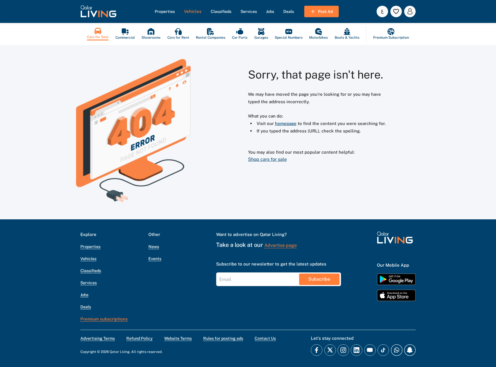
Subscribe (319, 279)
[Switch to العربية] (382, 11)
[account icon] (410, 11)
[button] (98, 11)
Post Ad (325, 11)
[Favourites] (396, 11)
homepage (286, 123)
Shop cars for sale (267, 159)
